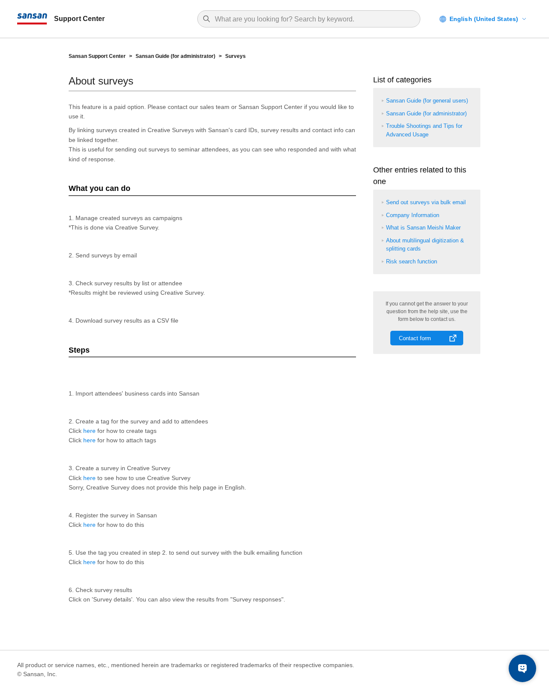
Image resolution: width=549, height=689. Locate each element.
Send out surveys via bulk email (426, 202)
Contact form (415, 338)
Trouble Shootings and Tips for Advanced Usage (424, 130)
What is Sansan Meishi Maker (423, 227)
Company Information (412, 215)
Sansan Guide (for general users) (427, 100)
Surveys (235, 56)
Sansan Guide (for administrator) (175, 56)
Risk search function (411, 261)
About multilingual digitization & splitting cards (425, 244)
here (89, 430)
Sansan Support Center (97, 56)
